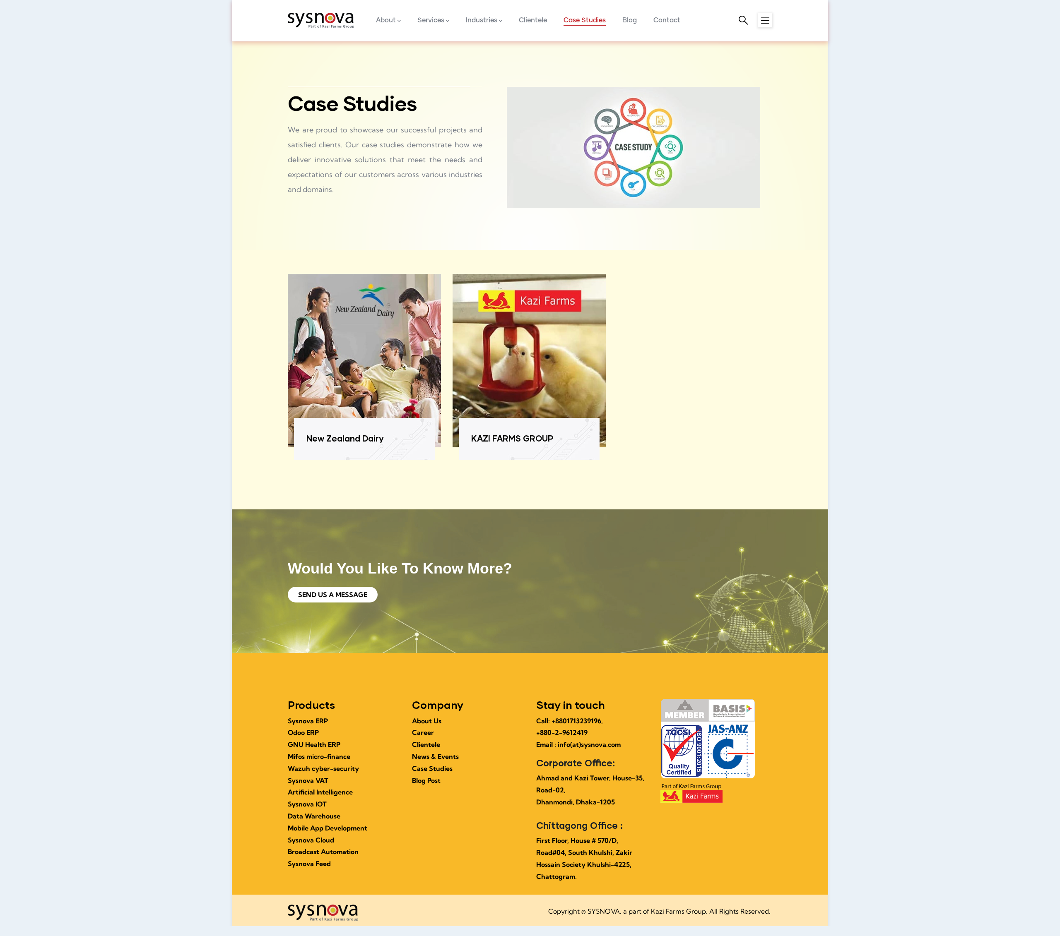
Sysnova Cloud (311, 840)
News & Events (435, 756)
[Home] (321, 21)
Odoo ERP (303, 732)
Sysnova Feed (309, 863)
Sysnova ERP (308, 721)
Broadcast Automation (323, 851)
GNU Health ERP (314, 744)
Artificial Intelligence (320, 792)
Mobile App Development (327, 828)
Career (423, 732)
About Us (426, 721)
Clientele (426, 744)
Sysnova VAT (308, 780)
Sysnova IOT (307, 804)
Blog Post (426, 780)
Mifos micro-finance (319, 756)
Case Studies (432, 768)
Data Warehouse (314, 816)
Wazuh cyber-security (323, 768)
